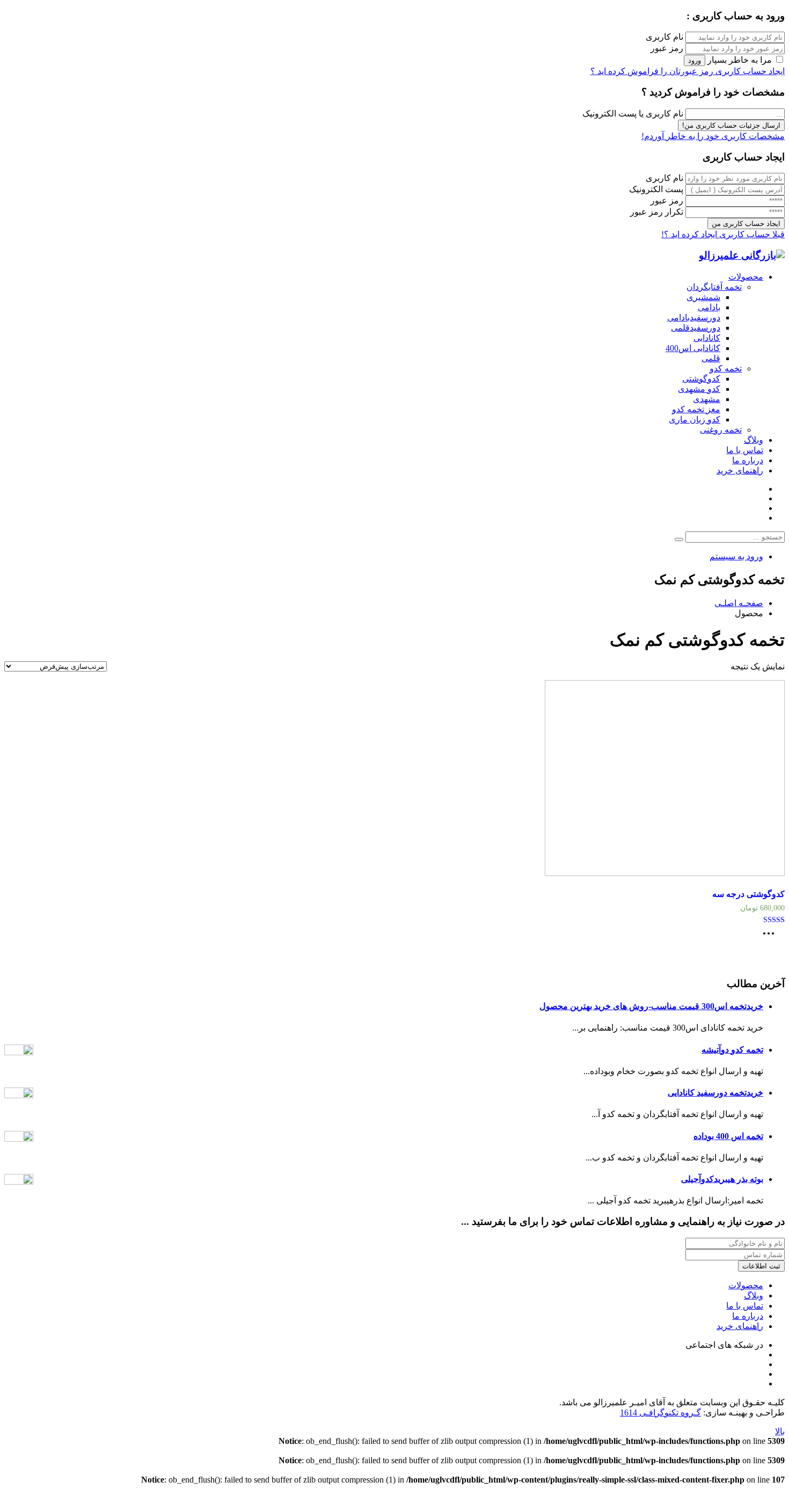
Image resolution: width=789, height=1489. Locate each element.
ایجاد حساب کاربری (749, 71)
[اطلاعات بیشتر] (771, 936)
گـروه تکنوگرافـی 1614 (660, 1412)
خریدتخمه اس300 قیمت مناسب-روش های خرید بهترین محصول (651, 1006)
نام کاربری (664, 36)
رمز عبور (667, 48)
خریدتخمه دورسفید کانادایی (715, 1092)
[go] (679, 539)
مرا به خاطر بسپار (739, 59)
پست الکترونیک (656, 189)
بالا (780, 1431)
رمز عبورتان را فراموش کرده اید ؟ (651, 71)
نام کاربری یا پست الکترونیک (632, 113)
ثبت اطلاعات (761, 1266)
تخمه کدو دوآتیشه (732, 1049)
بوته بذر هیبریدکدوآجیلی (722, 1179)
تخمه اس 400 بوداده (728, 1136)
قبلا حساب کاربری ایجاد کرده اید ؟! (723, 234)
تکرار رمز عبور (656, 211)
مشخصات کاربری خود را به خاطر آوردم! (713, 136)
